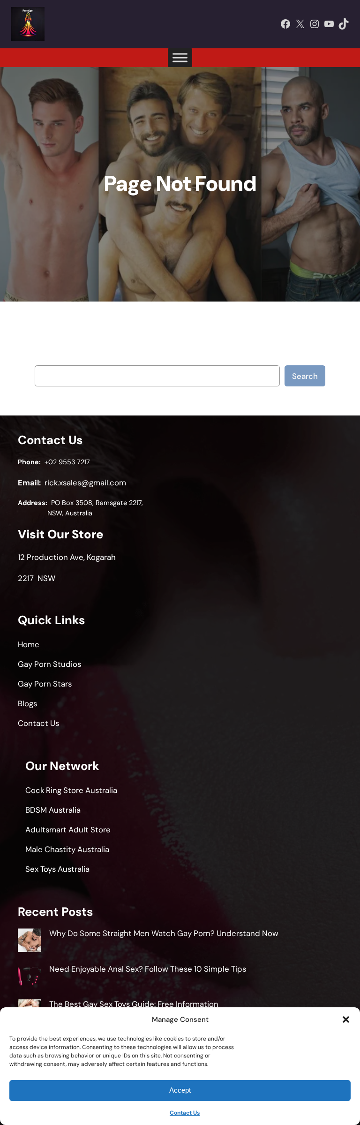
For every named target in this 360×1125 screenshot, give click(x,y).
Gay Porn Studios (49, 664)
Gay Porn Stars (45, 684)
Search (305, 376)
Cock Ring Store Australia (71, 790)
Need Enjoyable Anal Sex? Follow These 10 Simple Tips (147, 969)
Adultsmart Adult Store (68, 829)
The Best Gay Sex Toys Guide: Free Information (133, 1004)
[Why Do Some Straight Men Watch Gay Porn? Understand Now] (29, 942)
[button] (346, 1019)
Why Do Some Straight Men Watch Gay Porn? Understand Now (163, 933)
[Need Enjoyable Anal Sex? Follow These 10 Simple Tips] (29, 977)
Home (28, 644)
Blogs (27, 703)
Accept (180, 1090)
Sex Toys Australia (57, 869)
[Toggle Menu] (180, 57)
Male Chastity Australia (67, 849)
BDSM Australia (53, 810)
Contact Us (185, 1113)
